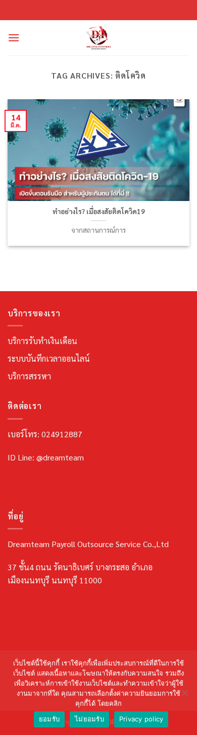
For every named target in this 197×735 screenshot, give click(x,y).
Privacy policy (141, 719)
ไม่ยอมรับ (89, 719)
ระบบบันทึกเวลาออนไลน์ (49, 358)
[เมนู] (14, 37)
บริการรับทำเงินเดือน (42, 341)
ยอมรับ (49, 719)
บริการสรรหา (29, 376)
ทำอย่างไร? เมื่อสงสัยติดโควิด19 (99, 211)
